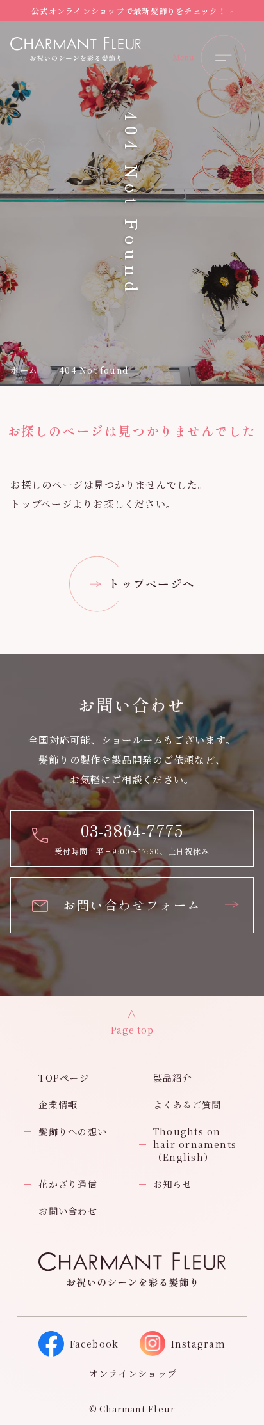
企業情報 (58, 1104)
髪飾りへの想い (72, 1131)
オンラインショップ (133, 1373)
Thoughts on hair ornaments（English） (194, 1144)
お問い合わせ (67, 1210)
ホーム (24, 370)
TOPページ (63, 1077)
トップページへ (151, 584)
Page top (132, 1029)
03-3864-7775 (132, 829)
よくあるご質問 (187, 1104)
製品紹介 (172, 1077)
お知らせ (172, 1183)
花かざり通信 (67, 1183)
